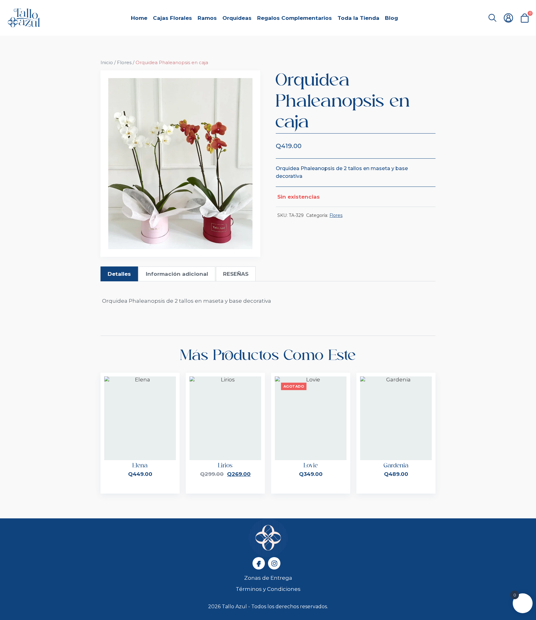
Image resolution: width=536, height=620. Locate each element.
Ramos (207, 18)
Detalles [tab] (119, 274)
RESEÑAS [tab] (235, 274)
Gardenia (396, 465)
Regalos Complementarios (294, 18)
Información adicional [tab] (177, 274)
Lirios (225, 465)
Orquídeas (237, 18)
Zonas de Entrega (268, 578)
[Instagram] (274, 563)
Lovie (311, 465)
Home (139, 18)
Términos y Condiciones (268, 589)
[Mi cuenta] (508, 18)
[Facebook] (258, 563)
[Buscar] (492, 18)
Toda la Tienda (358, 18)
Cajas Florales (172, 18)
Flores (124, 62)
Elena (140, 465)
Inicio (106, 62)
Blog (391, 18)
